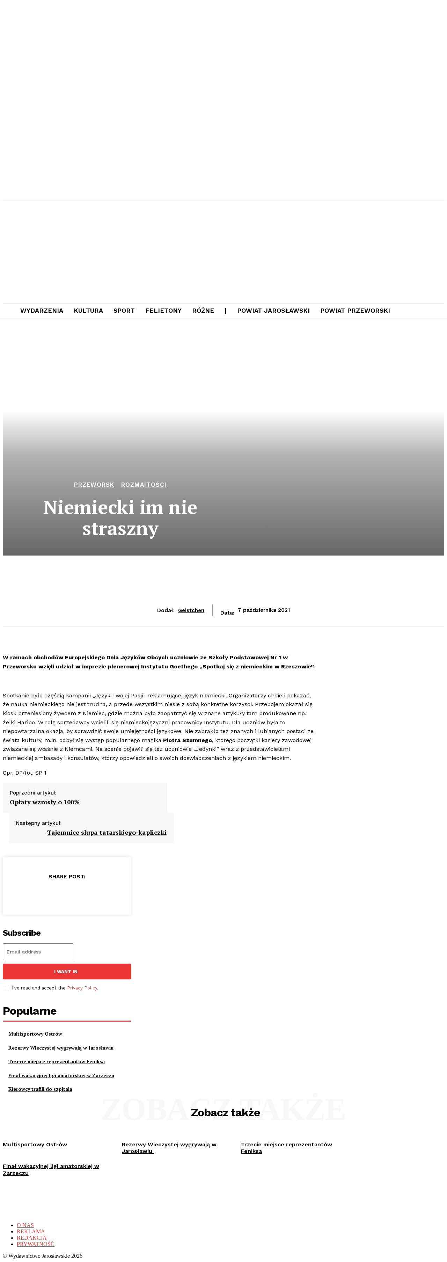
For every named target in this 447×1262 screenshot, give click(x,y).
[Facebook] (16, 894)
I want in (66, 971)
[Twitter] (41, 894)
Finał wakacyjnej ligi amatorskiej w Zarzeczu (61, 1075)
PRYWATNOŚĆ (35, 1244)
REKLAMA (31, 1231)
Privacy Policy (82, 988)
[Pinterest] (66, 894)
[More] (117, 894)
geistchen (191, 610)
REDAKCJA (32, 1238)
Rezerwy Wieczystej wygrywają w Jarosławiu (61, 1047)
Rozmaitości (144, 485)
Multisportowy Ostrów (35, 1033)
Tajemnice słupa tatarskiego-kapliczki (107, 832)
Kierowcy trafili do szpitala (40, 1089)
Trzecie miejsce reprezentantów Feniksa (56, 1061)
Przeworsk (94, 485)
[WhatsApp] (91, 894)
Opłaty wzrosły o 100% (45, 802)
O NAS (25, 1225)
